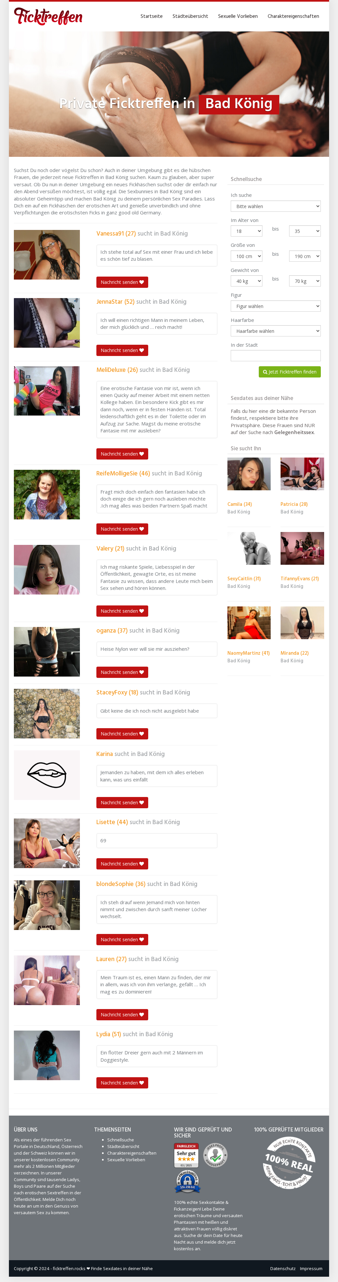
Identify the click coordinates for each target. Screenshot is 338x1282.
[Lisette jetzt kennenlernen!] (47, 843)
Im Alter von (244, 220)
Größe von (243, 245)
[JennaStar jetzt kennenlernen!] (47, 323)
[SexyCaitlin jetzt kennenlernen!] (249, 548)
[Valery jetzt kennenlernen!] (47, 570)
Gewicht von (245, 270)
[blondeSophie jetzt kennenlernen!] (47, 905)
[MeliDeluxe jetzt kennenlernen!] (47, 391)
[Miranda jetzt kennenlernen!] (302, 622)
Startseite (152, 17)
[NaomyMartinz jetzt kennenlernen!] (249, 622)
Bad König (174, 234)
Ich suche (241, 195)
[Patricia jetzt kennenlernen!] (302, 474)
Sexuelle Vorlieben (238, 17)
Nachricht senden (120, 282)
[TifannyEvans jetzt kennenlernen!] (302, 548)
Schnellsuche (120, 1140)
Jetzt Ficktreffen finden (292, 372)
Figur (236, 294)
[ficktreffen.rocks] (48, 16)
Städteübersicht (190, 17)
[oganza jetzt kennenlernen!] (47, 652)
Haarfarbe (242, 320)
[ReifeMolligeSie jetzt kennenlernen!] (47, 494)
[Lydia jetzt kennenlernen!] (47, 1055)
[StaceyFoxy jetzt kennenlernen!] (47, 713)
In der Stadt (244, 344)
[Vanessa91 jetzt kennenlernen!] (47, 255)
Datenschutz (283, 1268)
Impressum (311, 1268)
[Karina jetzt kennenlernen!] (47, 775)
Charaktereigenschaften (293, 17)
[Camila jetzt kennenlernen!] (249, 474)
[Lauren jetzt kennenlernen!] (47, 980)
